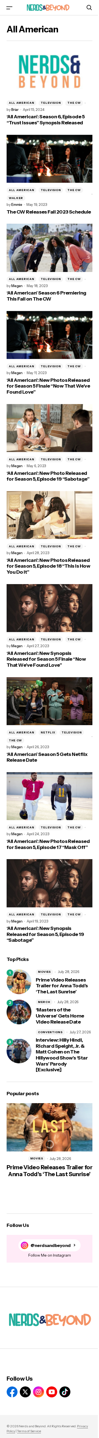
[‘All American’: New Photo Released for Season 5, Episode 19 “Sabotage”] (49, 428)
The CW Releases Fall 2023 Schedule (49, 212)
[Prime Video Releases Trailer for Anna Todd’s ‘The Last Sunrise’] (19, 981)
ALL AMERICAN (21, 103)
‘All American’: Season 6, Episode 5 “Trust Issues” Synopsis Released (45, 120)
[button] (9, 7)
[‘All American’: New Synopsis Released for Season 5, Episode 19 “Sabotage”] (49, 883)
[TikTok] (64, 1391)
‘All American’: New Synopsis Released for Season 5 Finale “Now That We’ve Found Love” (46, 659)
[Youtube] (51, 1391)
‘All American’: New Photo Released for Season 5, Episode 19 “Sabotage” (48, 476)
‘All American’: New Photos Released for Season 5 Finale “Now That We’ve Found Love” (48, 386)
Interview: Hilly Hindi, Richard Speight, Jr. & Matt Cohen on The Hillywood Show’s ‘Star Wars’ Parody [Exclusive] (62, 1055)
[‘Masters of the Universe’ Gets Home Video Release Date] (19, 1012)
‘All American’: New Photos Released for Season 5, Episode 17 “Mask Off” (48, 844)
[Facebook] (12, 1391)
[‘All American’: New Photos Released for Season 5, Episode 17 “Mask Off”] (49, 796)
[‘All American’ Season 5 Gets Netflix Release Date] (49, 701)
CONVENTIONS (50, 1032)
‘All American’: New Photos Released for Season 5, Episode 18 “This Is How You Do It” (48, 566)
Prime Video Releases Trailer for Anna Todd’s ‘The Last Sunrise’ (62, 986)
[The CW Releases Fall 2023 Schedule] (49, 159)
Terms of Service (29, 1431)
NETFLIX (48, 732)
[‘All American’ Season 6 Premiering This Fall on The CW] (49, 248)
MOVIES (44, 972)
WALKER (16, 198)
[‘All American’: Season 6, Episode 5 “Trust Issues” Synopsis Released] (49, 71)
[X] (25, 1391)
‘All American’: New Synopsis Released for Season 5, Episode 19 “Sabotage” (45, 934)
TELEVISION (51, 103)
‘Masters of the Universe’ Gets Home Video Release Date (60, 1016)
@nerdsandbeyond (51, 1245)
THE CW (74, 103)
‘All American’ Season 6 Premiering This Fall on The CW (46, 296)
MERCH (44, 1002)
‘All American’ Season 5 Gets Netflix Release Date (47, 757)
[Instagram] (38, 1391)
